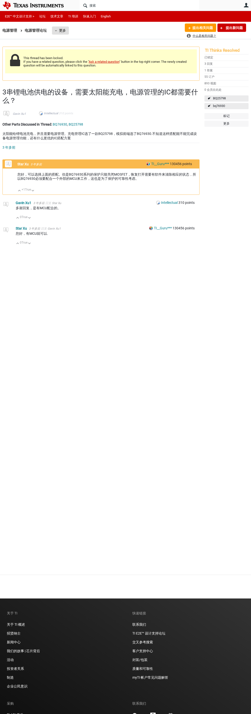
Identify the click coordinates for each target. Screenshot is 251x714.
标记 (226, 116)
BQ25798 (219, 98)
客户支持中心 (142, 651)
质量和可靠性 (143, 669)
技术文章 (56, 16)
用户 (246, 5)
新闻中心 (14, 642)
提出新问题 (234, 28)
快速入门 (89, 16)
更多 (62, 30)
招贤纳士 (14, 633)
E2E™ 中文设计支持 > (19, 16)
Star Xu (23, 164)
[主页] (36, 5)
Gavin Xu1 (19, 114)
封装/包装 (140, 660)
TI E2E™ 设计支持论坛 (148, 633)
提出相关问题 (202, 28)
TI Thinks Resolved (222, 50)
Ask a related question (104, 62)
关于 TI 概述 (16, 624)
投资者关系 (15, 669)
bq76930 (219, 106)
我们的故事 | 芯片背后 (23, 651)
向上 (19, 191)
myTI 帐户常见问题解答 (150, 677)
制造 (10, 677)
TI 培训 (73, 16)
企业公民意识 (17, 686)
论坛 (42, 16)
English (106, 16)
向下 (33, 191)
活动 (10, 660)
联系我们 (139, 624)
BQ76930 (60, 124)
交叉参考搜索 (142, 642)
